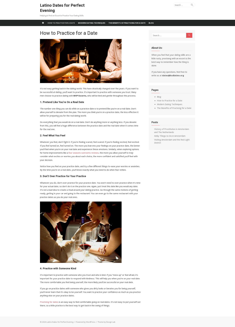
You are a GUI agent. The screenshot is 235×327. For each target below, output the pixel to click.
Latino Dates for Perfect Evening (62, 8)
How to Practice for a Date (61, 23)
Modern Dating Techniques (91, 23)
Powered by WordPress (85, 322)
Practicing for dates (49, 302)
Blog (151, 23)
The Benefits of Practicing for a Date (127, 23)
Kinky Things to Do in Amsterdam (169, 135)
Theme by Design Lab (106, 322)
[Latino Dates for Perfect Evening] (43, 23)
